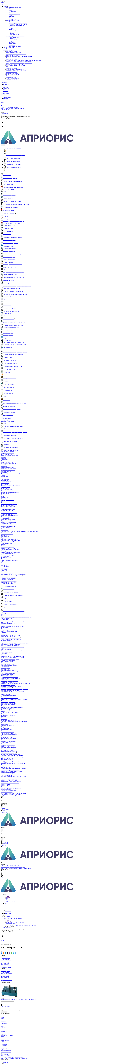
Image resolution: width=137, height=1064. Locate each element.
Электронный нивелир (14, 19)
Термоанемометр (13, 32)
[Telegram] (15, 972)
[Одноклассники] (3, 972)
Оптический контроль (11, 72)
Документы (3, 1052)
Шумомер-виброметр (14, 34)
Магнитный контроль (11, 59)
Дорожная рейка (13, 11)
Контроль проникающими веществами (15, 57)
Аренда (5, 6)
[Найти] (2, 825)
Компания (3, 1040)
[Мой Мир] (5, 972)
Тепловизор (12, 42)
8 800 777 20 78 (12, 108)
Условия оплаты (4, 1063)
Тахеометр (11, 16)
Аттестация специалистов (9, 50)
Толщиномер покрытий (15, 46)
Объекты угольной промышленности (15, 69)
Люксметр (11, 28)
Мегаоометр (12, 29)
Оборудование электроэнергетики (14, 64)
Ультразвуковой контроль (12, 78)
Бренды (2, 1038)
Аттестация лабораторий (9, 47)
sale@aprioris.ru (4, 113)
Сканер (11, 15)
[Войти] (1, 891)
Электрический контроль (12, 79)
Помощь (3, 1060)
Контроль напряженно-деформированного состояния (19, 56)
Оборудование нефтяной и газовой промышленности (19, 63)
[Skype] (13, 972)
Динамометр (12, 27)
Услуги (2, 1036)
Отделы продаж (7, 97)
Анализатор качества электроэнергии (18, 23)
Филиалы (5, 85)
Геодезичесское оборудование (13, 7)
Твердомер (11, 41)
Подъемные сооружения (12, 73)
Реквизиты (6, 88)
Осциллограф (12, 30)
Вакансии (5, 91)
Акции (2, 1037)
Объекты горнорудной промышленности (16, 65)
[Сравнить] (1, 1024)
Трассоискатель (13, 18)
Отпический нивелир (14, 14)
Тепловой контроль (11, 77)
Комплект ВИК (13, 39)
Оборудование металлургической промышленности (19, 61)
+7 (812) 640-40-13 (5, 105)
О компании (6, 84)
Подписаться (4, 1030)
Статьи (2, 1056)
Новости (5, 87)
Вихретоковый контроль (12, 55)
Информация (4, 1050)
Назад (8, 915)
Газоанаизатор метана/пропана (16, 25)
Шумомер (11, 33)
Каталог (2, 1034)
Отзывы (5, 89)
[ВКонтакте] (1, 972)
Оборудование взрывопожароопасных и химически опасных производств (24, 60)
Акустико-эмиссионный (12, 51)
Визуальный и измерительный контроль (16, 48)
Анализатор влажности (14, 21)
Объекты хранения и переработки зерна (16, 70)
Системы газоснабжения (12, 75)
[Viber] (9, 972)
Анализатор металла (14, 37)
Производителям (5, 1059)
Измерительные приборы (12, 20)
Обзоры (2, 1055)
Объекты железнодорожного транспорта (16, 66)
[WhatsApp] (11, 972)
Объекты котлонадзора (11, 68)
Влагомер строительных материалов (18, 24)
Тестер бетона (12, 43)
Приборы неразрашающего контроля (15, 36)
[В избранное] (1, 1022)
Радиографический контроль (13, 74)
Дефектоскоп (12, 38)
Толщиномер (12, 45)
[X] (7, 972)
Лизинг (2, 1058)
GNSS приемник (13, 9)
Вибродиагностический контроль (14, 52)
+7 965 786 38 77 (15, 109)
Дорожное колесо (13, 12)
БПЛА (10, 10)
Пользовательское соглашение (8, 1054)
